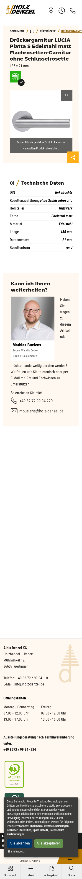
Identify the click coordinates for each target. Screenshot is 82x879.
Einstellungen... (16, 851)
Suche (71, 871)
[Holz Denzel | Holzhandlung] (20, 9)
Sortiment (10, 871)
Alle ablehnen (20, 843)
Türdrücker (48, 31)
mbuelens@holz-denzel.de (41, 411)
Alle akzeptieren (49, 843)
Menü (31, 871)
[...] (32, 31)
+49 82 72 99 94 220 (36, 401)
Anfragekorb (51, 871)
